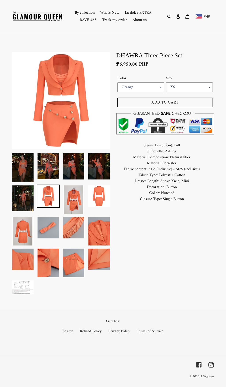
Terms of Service (150, 331)
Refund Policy (91, 331)
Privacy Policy (119, 331)
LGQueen (207, 376)
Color (121, 78)
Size (169, 78)
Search (68, 331)
